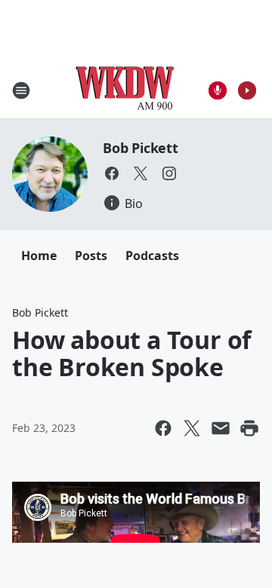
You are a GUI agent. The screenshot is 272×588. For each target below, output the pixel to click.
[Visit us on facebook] (112, 173)
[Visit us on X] (140, 173)
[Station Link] (125, 90)
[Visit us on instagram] (169, 173)
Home (39, 255)
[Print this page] (249, 428)
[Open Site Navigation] (21, 90)
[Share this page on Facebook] (163, 428)
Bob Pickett (140, 148)
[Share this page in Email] (220, 428)
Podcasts (152, 255)
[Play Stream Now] (247, 90)
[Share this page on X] (191, 428)
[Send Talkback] (218, 90)
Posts (91, 255)
